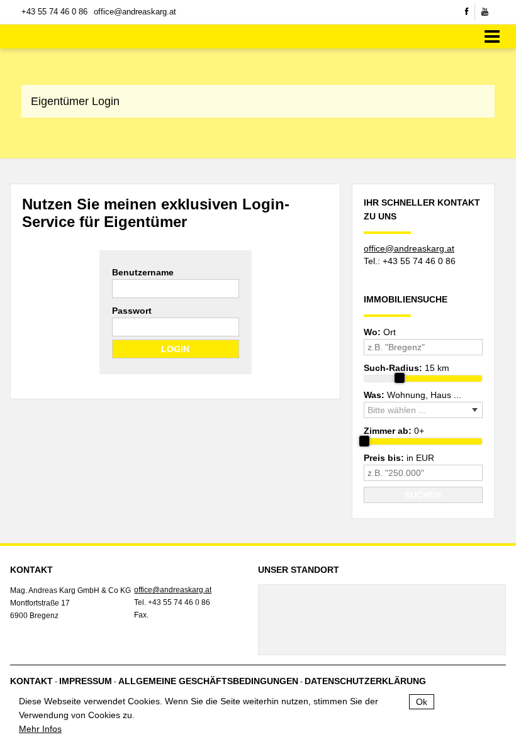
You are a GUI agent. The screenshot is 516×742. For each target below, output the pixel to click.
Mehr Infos (40, 729)
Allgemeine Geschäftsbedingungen (208, 681)
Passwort (132, 311)
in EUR (399, 458)
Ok (421, 702)
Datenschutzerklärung (365, 681)
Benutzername (143, 272)
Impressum (85, 681)
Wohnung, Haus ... (412, 395)
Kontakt (31, 681)
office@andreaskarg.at (135, 11)
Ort (380, 332)
